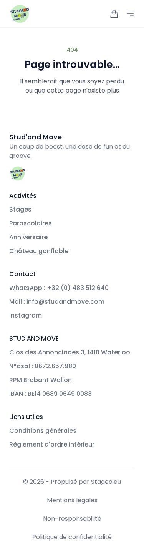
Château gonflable (38, 251)
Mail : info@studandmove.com (56, 301)
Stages (20, 209)
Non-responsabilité (72, 518)
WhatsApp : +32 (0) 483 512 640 (59, 287)
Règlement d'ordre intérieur (51, 444)
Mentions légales (72, 500)
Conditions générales (42, 430)
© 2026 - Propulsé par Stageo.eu (72, 481)
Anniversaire (28, 237)
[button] (114, 14)
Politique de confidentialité (72, 537)
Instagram (25, 315)
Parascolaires (30, 223)
